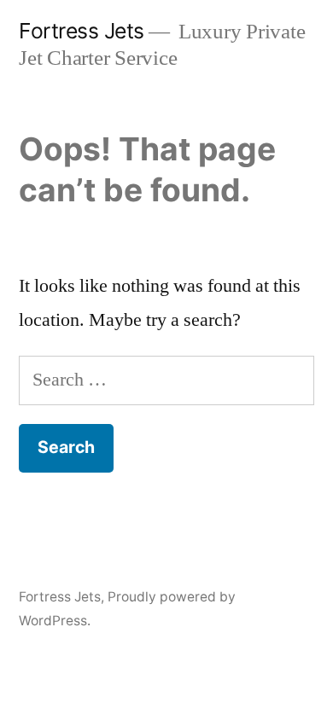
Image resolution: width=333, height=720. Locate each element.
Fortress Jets (81, 31)
